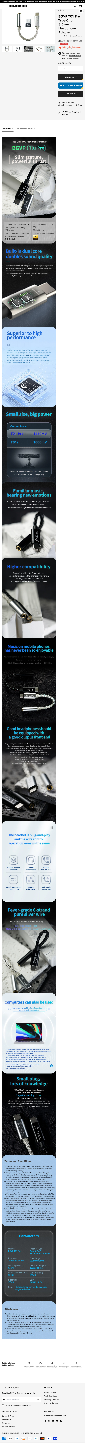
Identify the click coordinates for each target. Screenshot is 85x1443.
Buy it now (71, 93)
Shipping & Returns (51, 1399)
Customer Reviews (51, 1403)
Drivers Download (51, 1392)
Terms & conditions (24, 1405)
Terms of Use (6, 1419)
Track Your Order (50, 1396)
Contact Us (6, 1423)
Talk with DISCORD (9, 1426)
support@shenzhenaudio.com (55, 1415)
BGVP (61, 10)
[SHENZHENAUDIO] (18, 6)
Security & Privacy (8, 1416)
